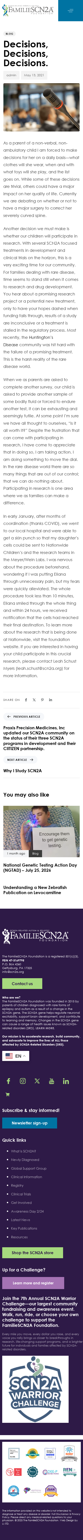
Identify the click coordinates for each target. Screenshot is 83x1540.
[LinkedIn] (66, 1081)
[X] (37, 1081)
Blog (9, 33)
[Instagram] (23, 1081)
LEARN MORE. (45, 1028)
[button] (70, 10)
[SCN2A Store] (9, 1094)
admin (11, 75)
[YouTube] (52, 1081)
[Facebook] (9, 1081)
